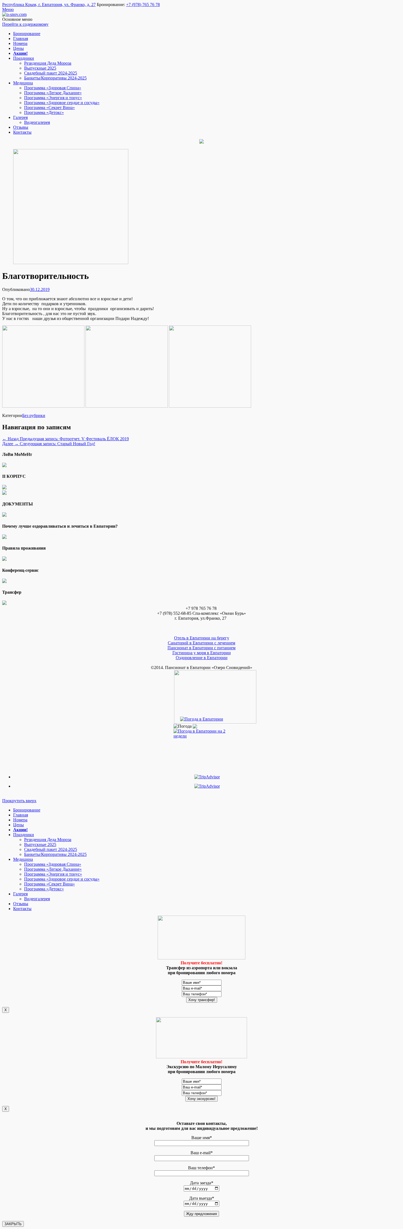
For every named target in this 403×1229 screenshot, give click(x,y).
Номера (20, 43)
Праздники (23, 58)
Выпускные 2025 (40, 68)
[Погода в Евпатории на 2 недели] (201, 732)
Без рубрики (33, 415)
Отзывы (20, 127)
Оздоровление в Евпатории (202, 657)
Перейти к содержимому (25, 24)
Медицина (23, 83)
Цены (18, 48)
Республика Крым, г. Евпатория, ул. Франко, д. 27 (49, 4)
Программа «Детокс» (44, 112)
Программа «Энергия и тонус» (53, 97)
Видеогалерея (37, 122)
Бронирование (26, 33)
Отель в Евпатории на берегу (201, 638)
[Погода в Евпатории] (201, 719)
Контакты (22, 132)
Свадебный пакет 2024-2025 (50, 73)
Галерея (20, 117)
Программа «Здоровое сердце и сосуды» (62, 102)
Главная (20, 38)
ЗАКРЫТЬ (13, 1224)
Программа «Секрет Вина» (49, 107)
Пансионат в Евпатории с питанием (201, 647)
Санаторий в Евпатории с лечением (201, 643)
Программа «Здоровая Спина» (52, 87)
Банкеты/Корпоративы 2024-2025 (55, 78)
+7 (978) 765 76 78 (143, 4)
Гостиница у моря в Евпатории (201, 652)
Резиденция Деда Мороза (47, 63)
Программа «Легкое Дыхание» (53, 92)
